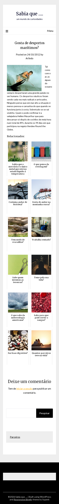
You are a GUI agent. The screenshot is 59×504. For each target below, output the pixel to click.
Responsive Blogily (23, 499)
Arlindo (29, 58)
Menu (50, 30)
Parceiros (15, 437)
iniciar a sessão (24, 388)
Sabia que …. (29, 14)
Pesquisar (44, 413)
